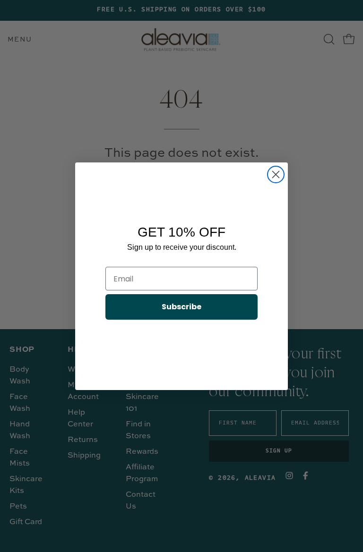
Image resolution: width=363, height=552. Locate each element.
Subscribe (181, 306)
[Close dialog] (276, 174)
